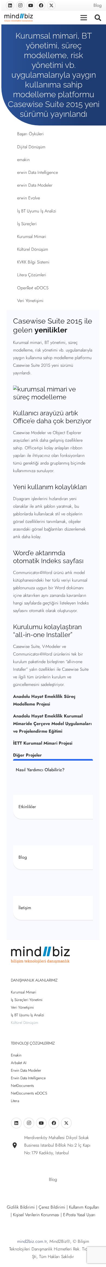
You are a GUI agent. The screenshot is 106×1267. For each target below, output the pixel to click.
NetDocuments (22, 1085)
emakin (23, 159)
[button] (98, 17)
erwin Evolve (28, 198)
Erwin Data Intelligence (28, 1078)
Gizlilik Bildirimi (21, 1207)
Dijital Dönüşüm (31, 147)
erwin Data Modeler (34, 185)
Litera (15, 1100)
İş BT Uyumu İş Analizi (36, 211)
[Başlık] (51, 5)
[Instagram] (20, 5)
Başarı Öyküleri (30, 134)
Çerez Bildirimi (52, 1207)
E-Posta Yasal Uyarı (79, 1215)
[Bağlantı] (53, 807)
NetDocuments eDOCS (29, 1093)
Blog (97, 5)
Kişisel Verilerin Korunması (36, 1215)
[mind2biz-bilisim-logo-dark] (18, 18)
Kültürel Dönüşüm (32, 249)
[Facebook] (41, 5)
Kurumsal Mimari (31, 236)
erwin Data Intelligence (37, 172)
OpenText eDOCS (32, 288)
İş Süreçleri (27, 224)
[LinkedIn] (10, 5)
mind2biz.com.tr (32, 1241)
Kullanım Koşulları (84, 1207)
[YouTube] (30, 5)
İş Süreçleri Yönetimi (26, 999)
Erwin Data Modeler (26, 1070)
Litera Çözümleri (31, 275)
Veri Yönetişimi (30, 300)
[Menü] (84, 17)
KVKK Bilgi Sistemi (33, 262)
